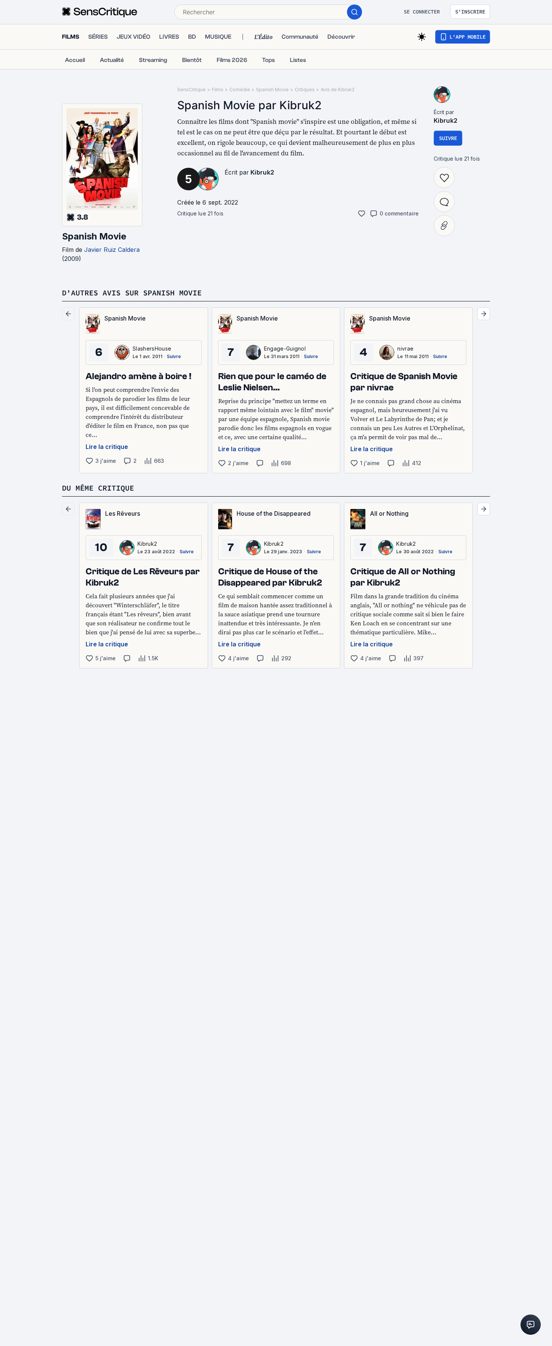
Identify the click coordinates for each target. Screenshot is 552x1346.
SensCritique (191, 89)
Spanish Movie (94, 236)
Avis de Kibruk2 (337, 89)
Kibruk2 (262, 172)
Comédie (239, 89)
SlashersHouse (152, 348)
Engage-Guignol (285, 348)
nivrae (405, 348)
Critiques (305, 89)
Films (217, 89)
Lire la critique (107, 446)
